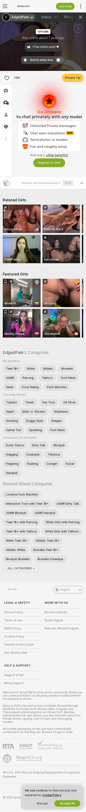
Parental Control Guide (19, 644)
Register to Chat (49, 162)
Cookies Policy (14, 636)
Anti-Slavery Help (15, 652)
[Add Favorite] (6, 77)
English (65, 589)
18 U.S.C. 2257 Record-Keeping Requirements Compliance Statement (41, 774)
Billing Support (14, 683)
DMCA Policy (13, 628)
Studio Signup (53, 620)
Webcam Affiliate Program (61, 628)
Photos (71, 17)
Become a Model (55, 612)
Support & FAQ (14, 675)
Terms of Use (13, 620)
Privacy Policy (13, 612)
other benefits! (57, 155)
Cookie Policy (51, 795)
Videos (49, 17)
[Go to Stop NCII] (29, 758)
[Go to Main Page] (26, 6)
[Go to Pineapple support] (7, 758)
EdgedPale (13, 352)
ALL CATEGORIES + (21, 568)
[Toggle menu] (5, 6)
